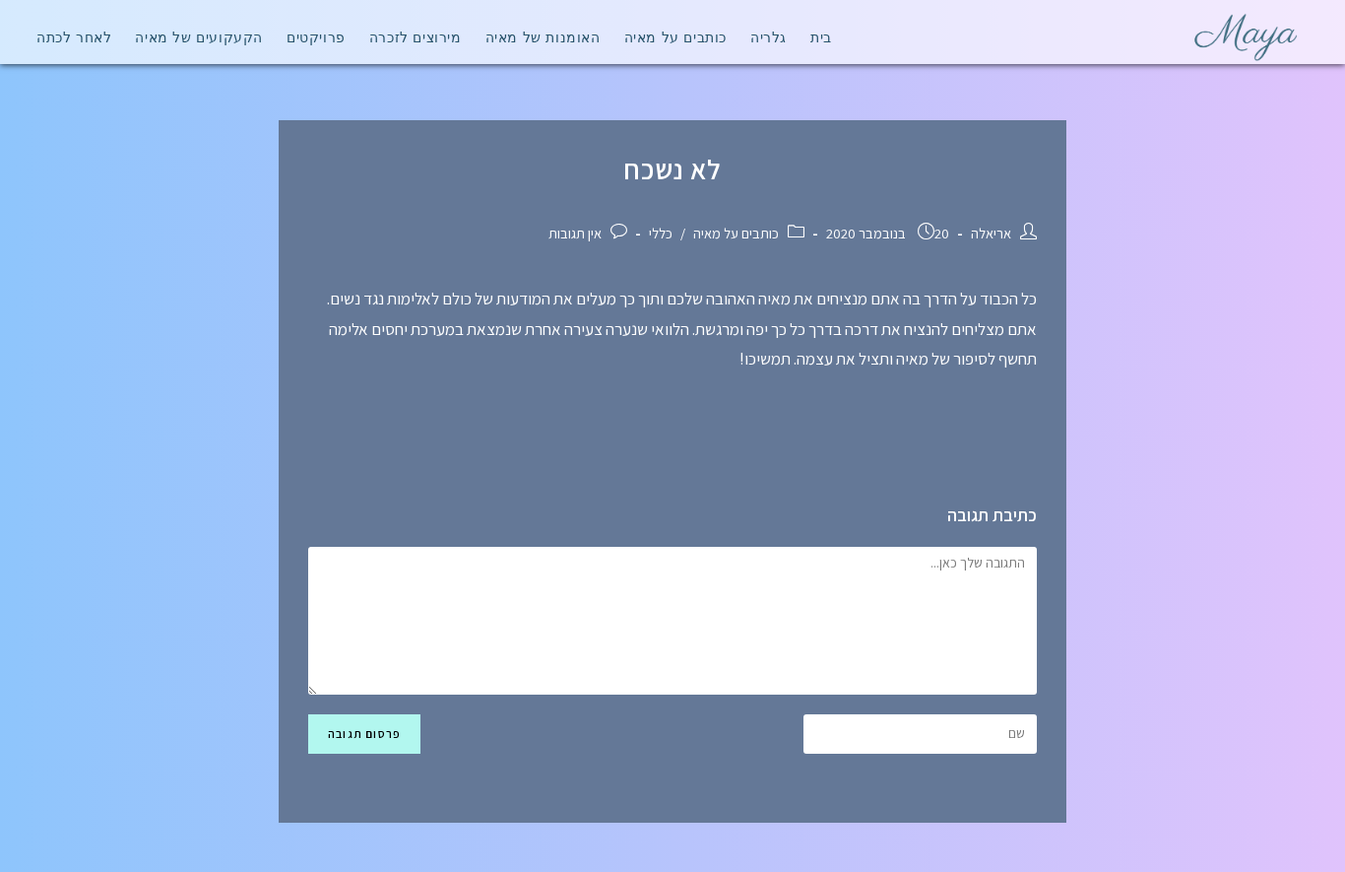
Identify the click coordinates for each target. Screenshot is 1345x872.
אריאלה (991, 233)
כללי (660, 233)
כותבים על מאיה (736, 233)
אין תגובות (575, 233)
